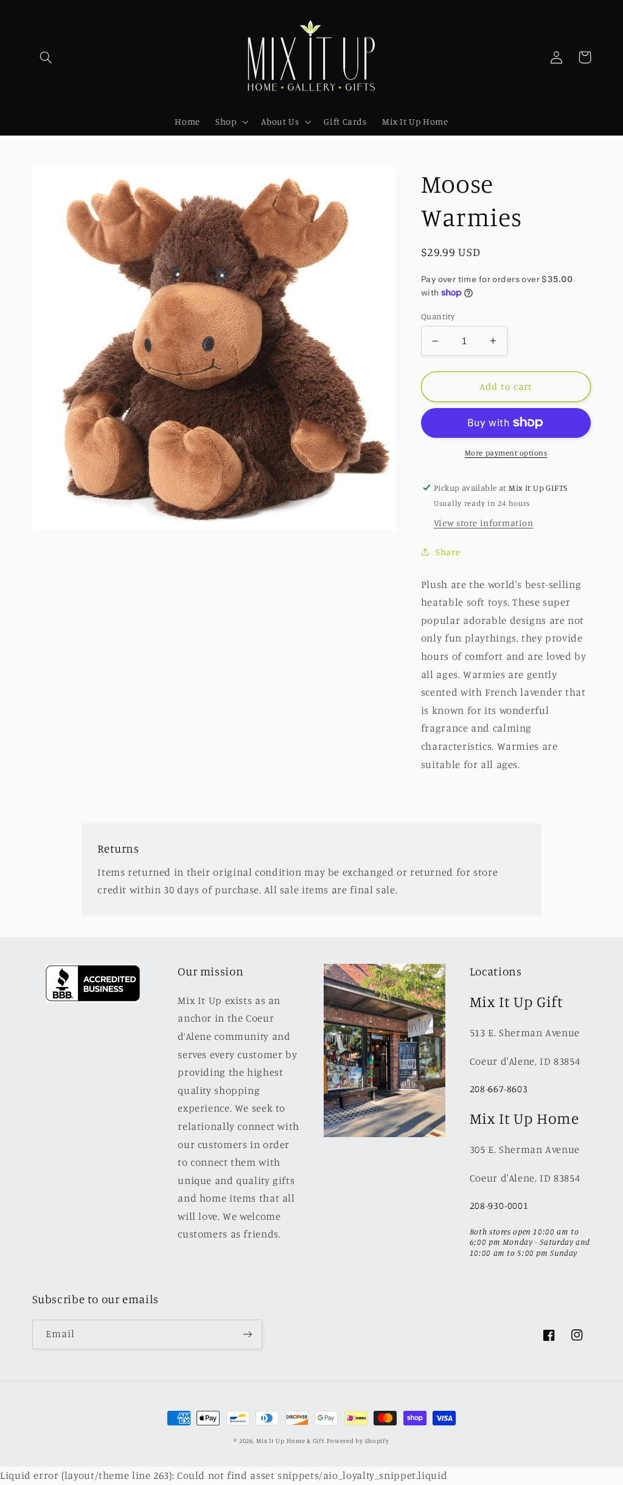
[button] (46, 57)
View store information (484, 523)
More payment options (506, 452)
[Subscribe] (247, 1334)
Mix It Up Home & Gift (290, 1440)
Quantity (437, 316)
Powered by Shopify (358, 1440)
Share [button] (448, 552)
